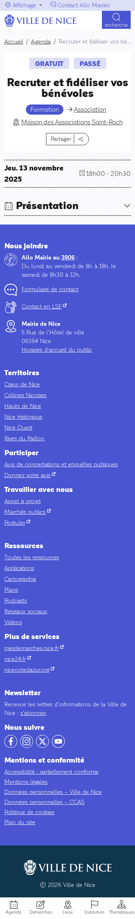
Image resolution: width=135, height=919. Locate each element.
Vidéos (13, 622)
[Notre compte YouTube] (58, 746)
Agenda (13, 912)
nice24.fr (17, 659)
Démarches (41, 912)
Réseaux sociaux (25, 611)
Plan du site (19, 822)
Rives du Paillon (24, 438)
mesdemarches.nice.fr (34, 648)
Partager (61, 139)
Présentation (47, 206)
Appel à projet (22, 501)
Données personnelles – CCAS (44, 802)
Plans (11, 590)
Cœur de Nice (22, 384)
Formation (44, 109)
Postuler (17, 523)
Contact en (44, 306)
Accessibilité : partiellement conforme (51, 772)
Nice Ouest (18, 428)
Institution (94, 912)
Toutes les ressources (31, 557)
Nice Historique (23, 417)
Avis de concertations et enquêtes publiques (61, 464)
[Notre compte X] (42, 746)
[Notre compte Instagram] (26, 746)
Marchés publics (27, 512)
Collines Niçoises (25, 395)
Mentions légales (26, 782)
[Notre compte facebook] (10, 746)
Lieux (68, 912)
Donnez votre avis (29, 475)
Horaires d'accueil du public (57, 350)
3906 (68, 257)
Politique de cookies (29, 812)
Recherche (116, 25)
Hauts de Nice (22, 406)
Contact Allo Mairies (84, 5)
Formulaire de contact (50, 289)
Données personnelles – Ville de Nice (53, 792)
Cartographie (20, 579)
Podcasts (15, 601)
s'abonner (33, 713)
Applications (19, 568)
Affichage (24, 5)
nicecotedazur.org (29, 670)
